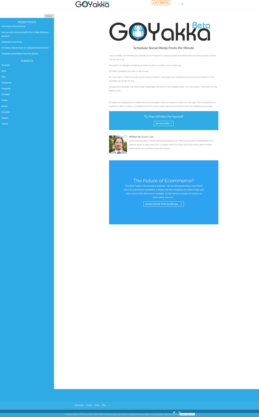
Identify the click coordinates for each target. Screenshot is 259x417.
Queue (4, 106)
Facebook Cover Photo (12, 42)
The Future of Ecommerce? (163, 180)
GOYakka (6, 94)
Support (5, 118)
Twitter (5, 124)
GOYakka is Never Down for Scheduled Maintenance (25, 48)
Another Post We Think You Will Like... (162, 204)
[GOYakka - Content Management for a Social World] (161, 2)
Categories (6, 82)
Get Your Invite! (162, 123)
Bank (4, 71)
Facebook (6, 88)
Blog (4, 77)
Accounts (6, 65)
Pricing (89, 405)
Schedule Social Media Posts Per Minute (20, 53)
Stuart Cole (147, 136)
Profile (4, 100)
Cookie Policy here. (187, 414)
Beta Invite (79, 405)
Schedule (6, 112)
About (96, 405)
